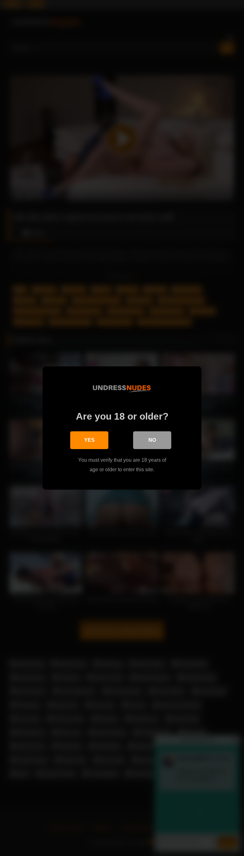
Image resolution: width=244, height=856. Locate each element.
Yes (89, 440)
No (152, 440)
